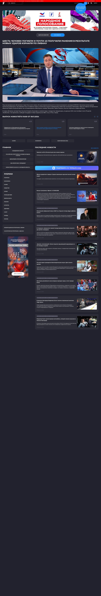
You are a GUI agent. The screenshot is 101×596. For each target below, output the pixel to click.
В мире (14, 140)
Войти (95, 3)
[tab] (43, 35)
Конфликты (38, 140)
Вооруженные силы (63, 140)
